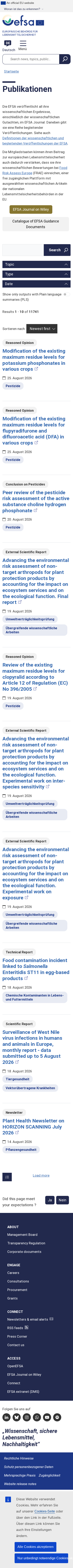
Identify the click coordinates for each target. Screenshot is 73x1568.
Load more (41, 1175)
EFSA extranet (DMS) (23, 1392)
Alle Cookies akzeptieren (35, 1547)
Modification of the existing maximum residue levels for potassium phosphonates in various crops (33, 360)
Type (9, 274)
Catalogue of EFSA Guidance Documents (35, 224)
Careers (13, 1273)
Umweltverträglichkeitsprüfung (30, 619)
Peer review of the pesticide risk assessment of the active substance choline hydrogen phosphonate (35, 501)
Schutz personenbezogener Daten (28, 1467)
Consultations (18, 1281)
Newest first (40, 328)
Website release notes (20, 1484)
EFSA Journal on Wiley (31, 209)
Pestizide (13, 386)
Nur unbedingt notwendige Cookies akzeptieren (42, 1558)
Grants (12, 1298)
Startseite (11, 71)
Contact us (15, 1345)
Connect (13, 1383)
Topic (9, 264)
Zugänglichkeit (49, 1475)
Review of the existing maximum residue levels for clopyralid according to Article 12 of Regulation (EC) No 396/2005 (35, 677)
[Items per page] (7, 1177)
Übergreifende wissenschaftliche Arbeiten (31, 630)
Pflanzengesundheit (21, 1150)
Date (9, 284)
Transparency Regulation (26, 1243)
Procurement (17, 1290)
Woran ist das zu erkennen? (22, 9)
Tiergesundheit (17, 1079)
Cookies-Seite (44, 1511)
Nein (62, 1200)
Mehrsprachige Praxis (19, 1475)
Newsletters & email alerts (27, 1319)
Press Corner (17, 1336)
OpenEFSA (15, 1366)
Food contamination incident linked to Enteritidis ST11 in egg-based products (35, 969)
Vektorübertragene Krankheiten (30, 1088)
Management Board (22, 1235)
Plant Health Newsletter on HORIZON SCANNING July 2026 (33, 1127)
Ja (50, 1200)
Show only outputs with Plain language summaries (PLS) (31, 297)
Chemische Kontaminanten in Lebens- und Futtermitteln (35, 997)
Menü (22, 49)
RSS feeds (15, 1328)
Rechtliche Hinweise (19, 1458)
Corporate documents (24, 1252)
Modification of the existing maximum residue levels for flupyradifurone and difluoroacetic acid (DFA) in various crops (33, 431)
